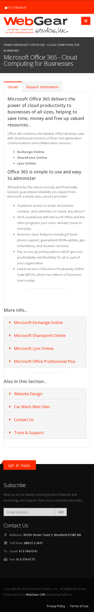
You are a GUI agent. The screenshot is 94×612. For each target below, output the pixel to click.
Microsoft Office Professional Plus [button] (44, 361)
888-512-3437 (33, 543)
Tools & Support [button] (29, 432)
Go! (61, 512)
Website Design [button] (28, 393)
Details (12, 87)
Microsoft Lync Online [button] (34, 348)
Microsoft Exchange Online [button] (38, 322)
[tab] (45, 322)
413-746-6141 (17, 7)
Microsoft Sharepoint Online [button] (40, 335)
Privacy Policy (56, 606)
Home (8, 45)
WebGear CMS (36, 594)
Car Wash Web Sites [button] (32, 406)
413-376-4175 (25, 559)
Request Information (42, 87)
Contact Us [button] (24, 419)
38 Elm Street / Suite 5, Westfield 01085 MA (52, 535)
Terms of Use (79, 606)
